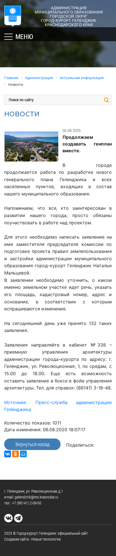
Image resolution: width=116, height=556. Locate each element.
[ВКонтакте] (7, 454)
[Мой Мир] (23, 454)
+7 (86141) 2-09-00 (26, 503)
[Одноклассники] (15, 454)
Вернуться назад (32, 444)
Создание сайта (16, 539)
